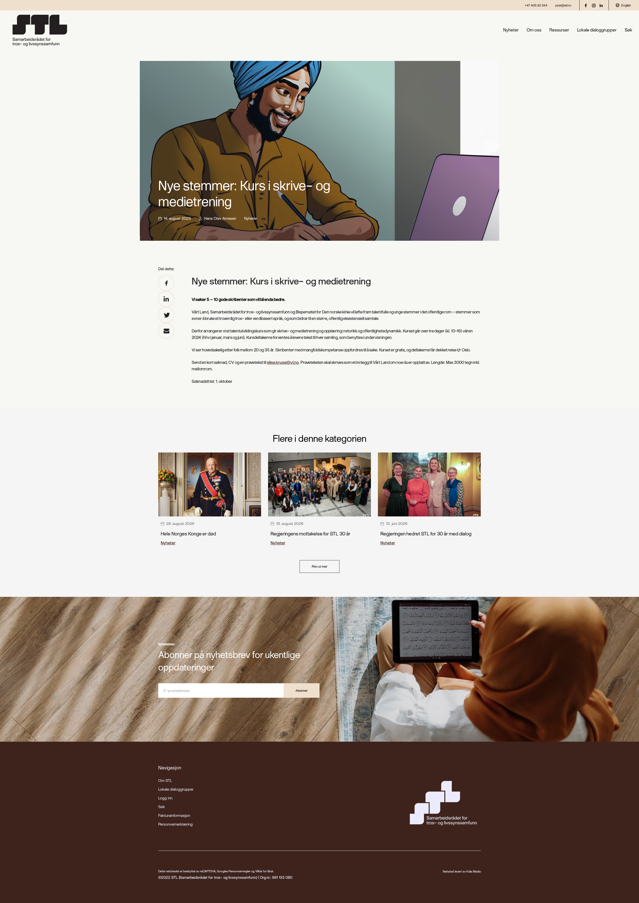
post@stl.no (563, 5)
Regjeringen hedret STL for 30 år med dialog (426, 533)
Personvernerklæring (175, 824)
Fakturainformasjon (174, 815)
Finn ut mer (319, 566)
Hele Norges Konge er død (188, 533)
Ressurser (559, 30)
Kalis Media (473, 871)
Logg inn (165, 797)
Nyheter (511, 30)
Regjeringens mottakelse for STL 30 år (310, 533)
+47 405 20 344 (536, 5)
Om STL (165, 780)
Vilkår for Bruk (264, 871)
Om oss (534, 30)
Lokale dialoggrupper (597, 30)
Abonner (302, 690)
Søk (628, 30)
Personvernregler (239, 871)
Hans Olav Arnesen (220, 218)
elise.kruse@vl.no (283, 362)
